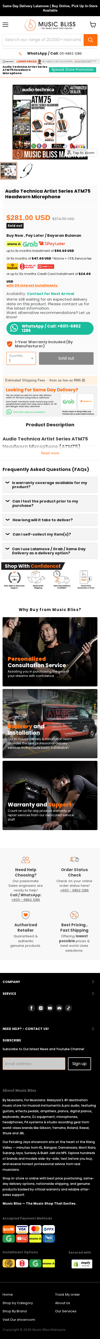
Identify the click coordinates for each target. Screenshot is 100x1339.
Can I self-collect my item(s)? (42, 534)
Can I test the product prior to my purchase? (45, 503)
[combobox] (43, 40)
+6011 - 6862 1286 (25, 899)
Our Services (65, 1311)
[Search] (90, 40)
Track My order (67, 1294)
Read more (50, 453)
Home (8, 1294)
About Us (62, 1303)
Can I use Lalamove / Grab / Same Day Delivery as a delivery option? (49, 551)
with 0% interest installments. (32, 285)
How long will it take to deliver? (43, 520)
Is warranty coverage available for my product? (49, 484)
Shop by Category (18, 1303)
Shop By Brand (15, 1311)
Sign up (79, 1064)
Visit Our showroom (19, 1319)
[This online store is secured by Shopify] (84, 1267)
